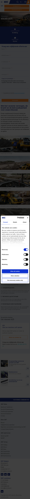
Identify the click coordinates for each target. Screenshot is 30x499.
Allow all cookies (15, 271)
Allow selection (15, 275)
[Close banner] (27, 217)
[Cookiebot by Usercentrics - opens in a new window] (18, 218)
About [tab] (24, 222)
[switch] (26, 254)
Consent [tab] (5, 222)
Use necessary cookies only (15, 280)
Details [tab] (15, 222)
